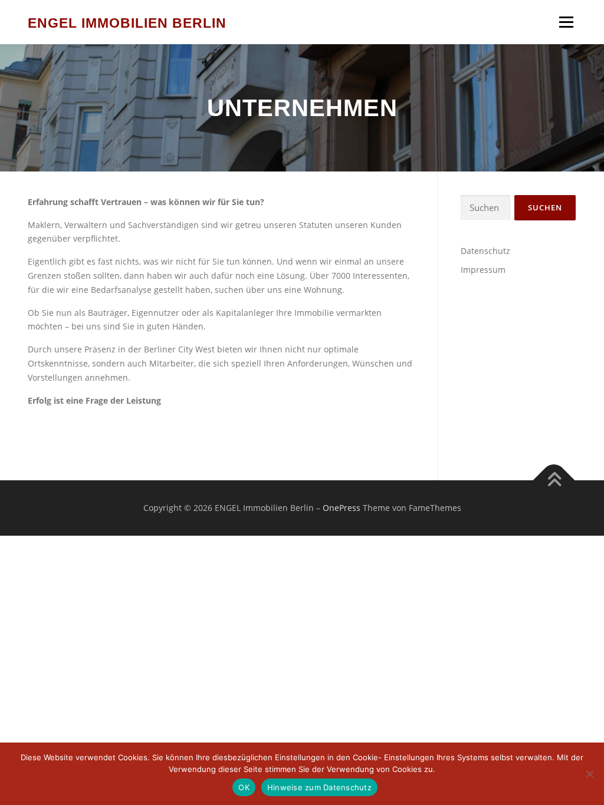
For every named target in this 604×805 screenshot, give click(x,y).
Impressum (483, 269)
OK (244, 787)
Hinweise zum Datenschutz (319, 787)
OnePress (341, 507)
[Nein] (589, 774)
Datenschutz (485, 250)
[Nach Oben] (554, 481)
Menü (566, 22)
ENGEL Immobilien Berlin (127, 23)
